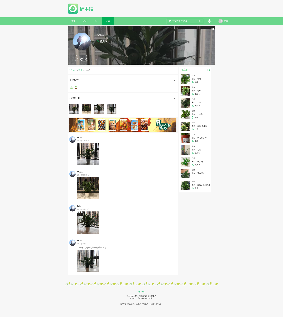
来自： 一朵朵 (197, 114)
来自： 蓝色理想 (198, 173)
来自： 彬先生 (197, 150)
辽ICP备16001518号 (145, 298)
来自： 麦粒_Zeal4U (199, 126)
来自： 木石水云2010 (200, 138)
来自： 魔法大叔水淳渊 (201, 185)
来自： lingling (197, 161)
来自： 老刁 (196, 102)
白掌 (193, 76)
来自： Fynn (196, 91)
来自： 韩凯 (196, 79)
